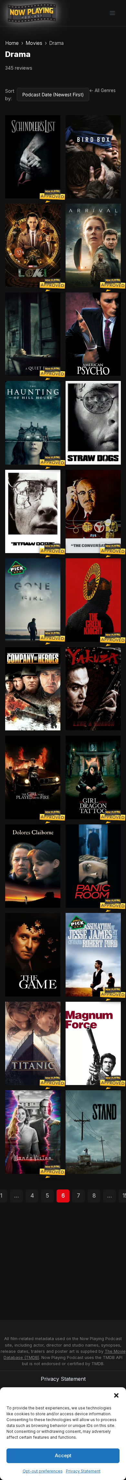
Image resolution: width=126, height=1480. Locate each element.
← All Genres (102, 90)
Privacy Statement (83, 1471)
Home (12, 43)
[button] (116, 1395)
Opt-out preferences (43, 1471)
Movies (34, 43)
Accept (63, 1455)
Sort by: (9, 94)
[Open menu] (112, 13)
